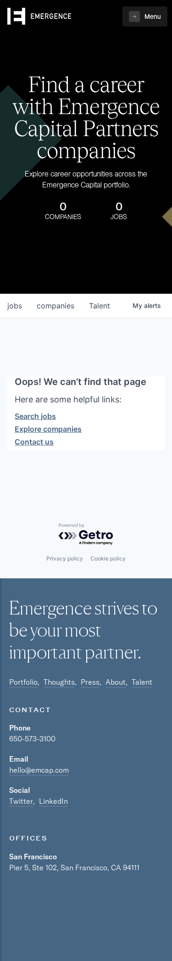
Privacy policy (64, 558)
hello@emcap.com (39, 769)
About (115, 681)
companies (55, 305)
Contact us (34, 441)
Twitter (21, 801)
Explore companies (48, 429)
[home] (39, 16)
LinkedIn (53, 801)
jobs (14, 305)
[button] (144, 16)
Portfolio (23, 681)
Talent (142, 681)
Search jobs (35, 416)
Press (90, 681)
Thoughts (59, 681)
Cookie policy (108, 558)
